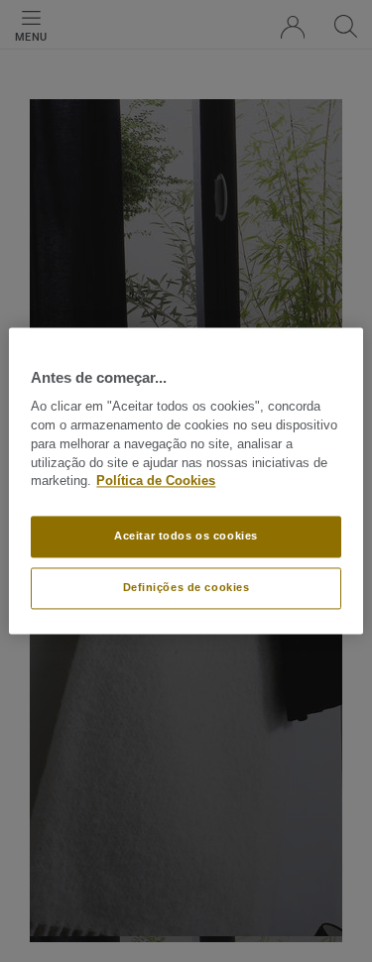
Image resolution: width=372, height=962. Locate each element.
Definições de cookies (186, 588)
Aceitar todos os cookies (186, 536)
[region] (185, 480)
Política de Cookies (155, 482)
